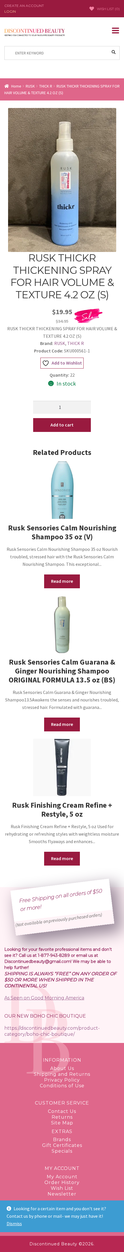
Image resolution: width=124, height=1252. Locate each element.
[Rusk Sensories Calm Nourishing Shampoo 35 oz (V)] (62, 490)
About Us (62, 1068)
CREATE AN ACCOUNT (24, 5)
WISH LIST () (108, 9)
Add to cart (62, 425)
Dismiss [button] (14, 1223)
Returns (62, 1117)
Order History (62, 1182)
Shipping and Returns (62, 1074)
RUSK (30, 86)
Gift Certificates (62, 1145)
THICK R (45, 86)
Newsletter (62, 1194)
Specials (62, 1151)
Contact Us (62, 1111)
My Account (62, 1176)
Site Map (62, 1123)
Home (16, 86)
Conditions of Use (62, 1085)
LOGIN (10, 11)
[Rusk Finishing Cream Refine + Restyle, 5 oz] (62, 767)
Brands (62, 1139)
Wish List (62, 1188)
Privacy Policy (62, 1080)
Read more (62, 581)
